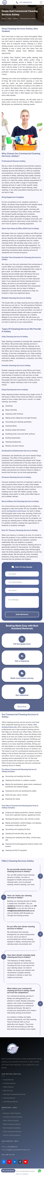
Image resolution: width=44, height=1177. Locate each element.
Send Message (22, 614)
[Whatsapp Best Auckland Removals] (39, 1171)
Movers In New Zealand (12, 1113)
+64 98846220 (12, 1147)
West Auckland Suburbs (12, 1124)
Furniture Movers (9, 1083)
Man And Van (8, 1091)
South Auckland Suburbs (12, 1131)
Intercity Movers (9, 1098)
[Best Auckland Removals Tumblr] (20, 1162)
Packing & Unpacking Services (14, 1094)
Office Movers (8, 1087)
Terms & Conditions (22, 1174)
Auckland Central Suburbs (12, 1117)
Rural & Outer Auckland (11, 1135)
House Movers (8, 1080)
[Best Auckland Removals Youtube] (25, 1162)
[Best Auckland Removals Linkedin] (15, 1162)
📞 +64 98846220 (24, 2)
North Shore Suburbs (11, 1120)
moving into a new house (16, 511)
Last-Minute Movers (10, 1102)
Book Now (22, 706)
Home (3, 18)
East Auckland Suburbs (11, 1128)
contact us (11, 906)
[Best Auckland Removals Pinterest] (9, 1162)
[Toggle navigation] (41, 2)
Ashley (16, 18)
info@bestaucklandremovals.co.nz (20, 911)
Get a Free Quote (8, 1171)
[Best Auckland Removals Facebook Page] (4, 1162)
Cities (9, 18)
